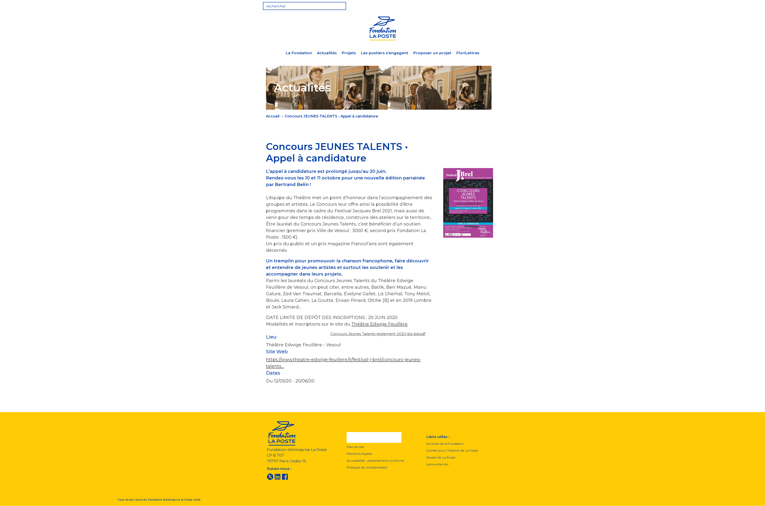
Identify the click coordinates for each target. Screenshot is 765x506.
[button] (374, 437)
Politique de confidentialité (367, 467)
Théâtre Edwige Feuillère (379, 324)
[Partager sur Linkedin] (462, 144)
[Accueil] (382, 28)
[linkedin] (277, 476)
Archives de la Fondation (445, 444)
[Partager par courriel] (472, 144)
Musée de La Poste (440, 457)
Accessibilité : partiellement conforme (375, 461)
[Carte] (485, 5)
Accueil (273, 116)
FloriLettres (467, 53)
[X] (270, 476)
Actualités (327, 53)
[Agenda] (472, 5)
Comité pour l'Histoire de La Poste (452, 450)
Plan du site (355, 447)
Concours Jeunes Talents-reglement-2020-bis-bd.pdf (377, 334)
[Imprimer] (482, 144)
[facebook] (285, 476)
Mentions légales (359, 454)
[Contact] (497, 5)
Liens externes (437, 464)
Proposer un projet (432, 53)
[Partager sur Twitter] (451, 144)
